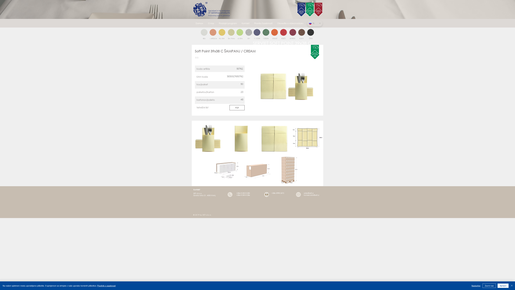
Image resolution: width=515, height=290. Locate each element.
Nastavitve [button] (476, 285)
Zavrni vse (489, 285)
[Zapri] (511, 286)
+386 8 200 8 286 (243, 195)
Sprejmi (503, 285)
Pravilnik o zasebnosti (106, 285)
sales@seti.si (309, 193)
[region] (204, 32)
